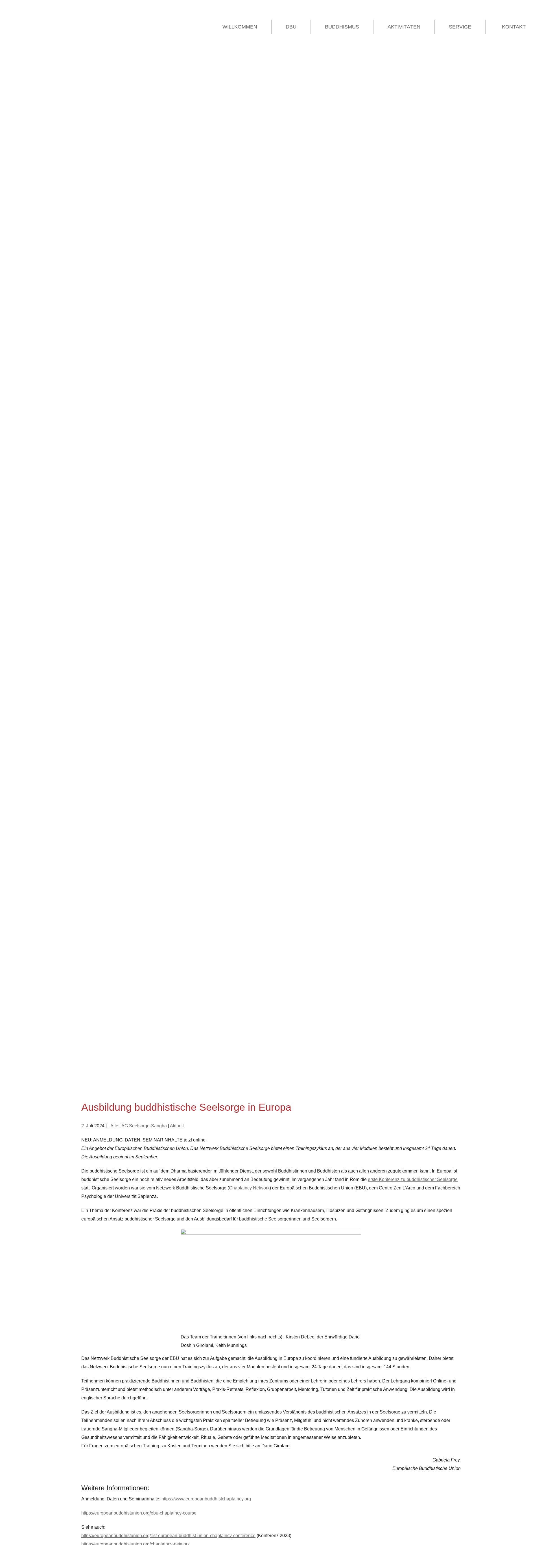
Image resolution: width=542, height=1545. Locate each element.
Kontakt (514, 27)
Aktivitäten (404, 27)
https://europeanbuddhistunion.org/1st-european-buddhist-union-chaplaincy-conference (168, 1535)
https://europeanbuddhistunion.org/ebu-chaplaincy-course (138, 1513)
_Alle (113, 1125)
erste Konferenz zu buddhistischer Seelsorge (413, 1179)
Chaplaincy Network (249, 1187)
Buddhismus (342, 27)
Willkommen (239, 27)
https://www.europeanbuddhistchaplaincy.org (206, 1498)
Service (460, 27)
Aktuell (177, 1125)
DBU (291, 27)
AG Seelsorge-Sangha (144, 1125)
